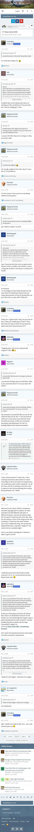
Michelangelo (11, 233)
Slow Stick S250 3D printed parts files (18, 751)
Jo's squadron (12, 688)
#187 (31, 241)
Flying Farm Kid (12, 114)
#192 (31, 400)
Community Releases (16, 772)
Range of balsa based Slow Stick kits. (18, 760)
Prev (10, 736)
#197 (31, 591)
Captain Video (12, 466)
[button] (2, 11)
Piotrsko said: (6, 218)
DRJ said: (5, 125)
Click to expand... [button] (17, 99)
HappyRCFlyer (9, 761)
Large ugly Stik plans (16, 779)
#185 (31, 190)
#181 (31, 49)
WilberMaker (8, 781)
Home (3, 824)
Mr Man (9, 432)
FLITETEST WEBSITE (7, 813)
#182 (31, 80)
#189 (31, 316)
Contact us (5, 821)
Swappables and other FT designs (20, 753)
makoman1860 (8, 34)
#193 (31, 439)
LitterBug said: (7, 161)
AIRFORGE (10, 337)
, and (13, 200)
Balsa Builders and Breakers (21, 761)
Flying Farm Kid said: (8, 53)
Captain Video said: (8, 553)
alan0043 (10, 541)
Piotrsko (10, 182)
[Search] (32, 11)
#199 (31, 695)
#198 (31, 654)
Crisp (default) (7, 818)
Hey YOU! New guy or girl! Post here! (22, 781)
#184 (31, 157)
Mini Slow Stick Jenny (12, 787)
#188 (31, 285)
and (8, 143)
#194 (31, 474)
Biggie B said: (6, 404)
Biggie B (10, 361)
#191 (31, 369)
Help (27, 821)
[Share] (28, 49)
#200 (31, 720)
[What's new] (27, 11)
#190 (31, 344)
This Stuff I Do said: (8, 84)
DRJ (8, 72)
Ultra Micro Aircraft (19, 789)
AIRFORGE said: (7, 658)
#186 (31, 214)
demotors (7, 753)
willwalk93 (7, 772)
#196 (31, 549)
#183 (31, 121)
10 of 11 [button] (17, 736)
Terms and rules (14, 821)
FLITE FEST (17, 813)
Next (23, 736)
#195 (31, 505)
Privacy (22, 821)
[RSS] (7, 824)
